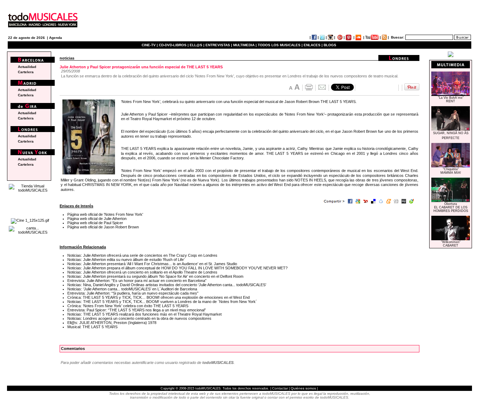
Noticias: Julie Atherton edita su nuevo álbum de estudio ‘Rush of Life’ (125, 259)
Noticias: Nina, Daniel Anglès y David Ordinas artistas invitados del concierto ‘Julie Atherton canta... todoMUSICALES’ (166, 285)
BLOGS (330, 45)
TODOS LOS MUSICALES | (280, 45)
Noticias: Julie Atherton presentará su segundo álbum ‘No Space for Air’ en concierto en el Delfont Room (155, 276)
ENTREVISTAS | (218, 45)
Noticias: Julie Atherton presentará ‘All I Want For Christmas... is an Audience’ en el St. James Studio (152, 264)
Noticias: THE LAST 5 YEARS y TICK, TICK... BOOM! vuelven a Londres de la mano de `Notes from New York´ (162, 301)
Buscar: (397, 37)
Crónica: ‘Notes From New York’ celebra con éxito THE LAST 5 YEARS (127, 306)
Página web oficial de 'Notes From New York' (105, 214)
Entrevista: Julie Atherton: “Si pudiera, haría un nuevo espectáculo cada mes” (132, 293)
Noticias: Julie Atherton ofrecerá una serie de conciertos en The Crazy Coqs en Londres (142, 255)
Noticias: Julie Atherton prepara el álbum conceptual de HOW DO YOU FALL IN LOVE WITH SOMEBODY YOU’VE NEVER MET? (177, 268)
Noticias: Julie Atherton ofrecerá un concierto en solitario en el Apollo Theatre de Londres (142, 272)
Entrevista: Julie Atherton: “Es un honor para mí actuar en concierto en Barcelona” (137, 280)
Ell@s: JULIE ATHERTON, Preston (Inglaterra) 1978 (111, 322)
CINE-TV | (150, 45)
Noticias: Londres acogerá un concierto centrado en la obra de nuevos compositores (139, 318)
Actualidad (27, 67)
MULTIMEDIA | (245, 45)
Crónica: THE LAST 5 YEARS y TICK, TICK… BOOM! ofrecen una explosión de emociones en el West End (158, 297)
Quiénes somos (303, 388)
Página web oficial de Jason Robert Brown (103, 227)
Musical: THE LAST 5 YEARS (92, 327)
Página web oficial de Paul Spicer (95, 223)
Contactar (280, 388)
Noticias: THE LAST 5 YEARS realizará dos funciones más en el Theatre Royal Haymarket (144, 314)
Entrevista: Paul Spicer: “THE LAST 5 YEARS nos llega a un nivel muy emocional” (136, 310)
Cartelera (26, 72)
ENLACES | (313, 45)
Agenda (55, 38)
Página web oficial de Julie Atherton (97, 218)
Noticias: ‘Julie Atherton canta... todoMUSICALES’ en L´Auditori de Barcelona (132, 289)
